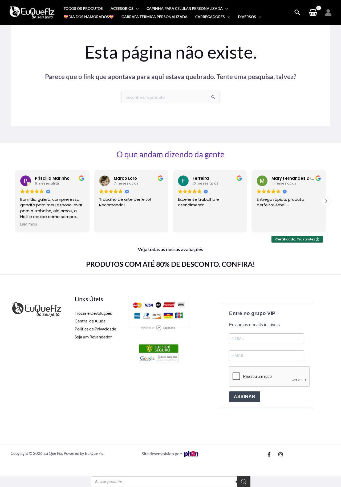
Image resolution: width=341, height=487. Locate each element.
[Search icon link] (297, 12)
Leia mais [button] (28, 224)
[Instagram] (280, 454)
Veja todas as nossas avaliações (170, 249)
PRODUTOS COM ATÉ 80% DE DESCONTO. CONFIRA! (170, 264)
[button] (326, 201)
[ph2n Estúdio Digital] (191, 453)
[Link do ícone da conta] (328, 12)
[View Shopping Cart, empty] (312, 12)
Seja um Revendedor (93, 336)
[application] (136, 8)
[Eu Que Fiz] (32, 11)
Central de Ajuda (90, 320)
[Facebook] (269, 454)
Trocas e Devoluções (93, 313)
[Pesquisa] (243, 481)
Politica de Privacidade (95, 328)
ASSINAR (244, 396)
